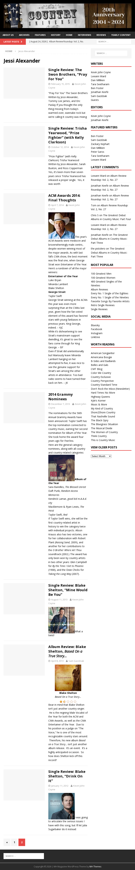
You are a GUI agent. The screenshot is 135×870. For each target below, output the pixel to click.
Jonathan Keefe (99, 92)
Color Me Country (101, 373)
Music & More (99, 404)
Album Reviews (99, 289)
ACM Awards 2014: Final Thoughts (64, 197)
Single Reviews (99, 309)
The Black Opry (99, 420)
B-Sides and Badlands (103, 361)
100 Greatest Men (101, 273)
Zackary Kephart (100, 144)
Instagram (96, 333)
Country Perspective (102, 380)
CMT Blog (96, 369)
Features (40, 35)
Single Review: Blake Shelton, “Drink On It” (66, 776)
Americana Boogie (101, 357)
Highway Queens (100, 396)
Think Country (99, 436)
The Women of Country (104, 432)
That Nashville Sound (103, 416)
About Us (8, 35)
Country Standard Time (104, 384)
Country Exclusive (101, 377)
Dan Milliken (98, 80)
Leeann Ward (98, 76)
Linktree (95, 337)
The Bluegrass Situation (104, 424)
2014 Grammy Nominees (60, 396)
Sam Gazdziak (76, 660)
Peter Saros (97, 151)
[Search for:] (113, 41)
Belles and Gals (99, 365)
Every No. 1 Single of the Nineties (110, 297)
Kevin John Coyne (101, 72)
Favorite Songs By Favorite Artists (110, 301)
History (55, 35)
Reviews (101, 35)
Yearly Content (121, 35)
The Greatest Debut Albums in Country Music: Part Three (109, 238)
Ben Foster (97, 88)
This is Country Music (103, 440)
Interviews (84, 35)
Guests (95, 100)
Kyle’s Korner (98, 400)
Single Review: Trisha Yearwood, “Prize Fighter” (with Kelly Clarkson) (67, 135)
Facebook (96, 329)
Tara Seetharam (100, 84)
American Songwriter (103, 353)
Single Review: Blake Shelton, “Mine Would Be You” (68, 590)
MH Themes (95, 866)
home (69, 35)
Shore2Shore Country (103, 412)
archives (24, 35)
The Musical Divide (101, 428)
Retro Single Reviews (103, 305)
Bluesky (95, 325)
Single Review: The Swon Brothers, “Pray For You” (67, 74)
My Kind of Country (102, 408)
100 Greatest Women (103, 277)
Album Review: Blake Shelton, (67, 651)
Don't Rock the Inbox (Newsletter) (110, 388)
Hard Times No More (103, 392)
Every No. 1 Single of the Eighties (109, 293)
